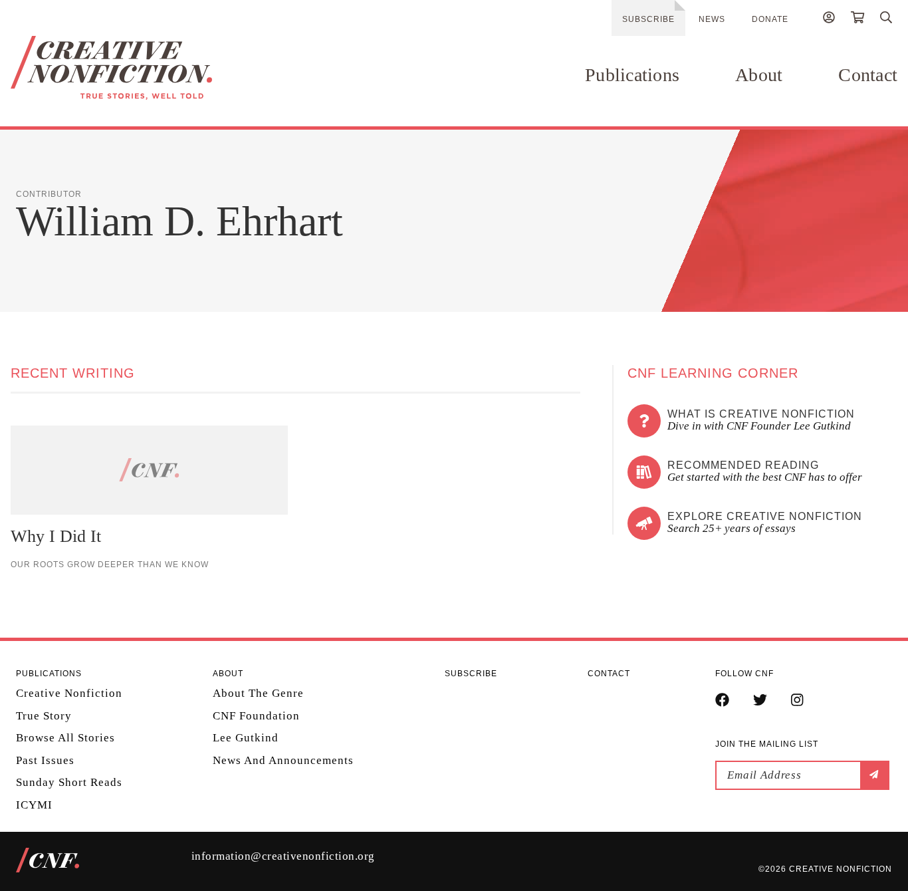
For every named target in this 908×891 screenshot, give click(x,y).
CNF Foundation (256, 715)
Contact (867, 74)
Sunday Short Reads (69, 782)
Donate (770, 19)
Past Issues (45, 760)
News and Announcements (283, 760)
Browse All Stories (65, 737)
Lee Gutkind (246, 737)
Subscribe (648, 19)
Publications (632, 74)
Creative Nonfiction (69, 693)
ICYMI (34, 805)
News (712, 19)
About (758, 74)
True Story (44, 715)
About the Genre (258, 693)
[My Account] (829, 19)
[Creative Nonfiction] (144, 68)
